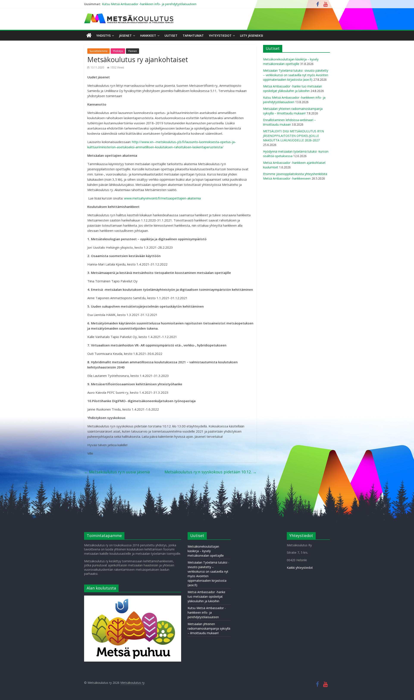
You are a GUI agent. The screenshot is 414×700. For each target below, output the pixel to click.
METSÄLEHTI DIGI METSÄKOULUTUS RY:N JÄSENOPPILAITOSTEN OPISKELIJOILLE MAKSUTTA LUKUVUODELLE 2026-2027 (293, 135)
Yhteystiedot (220, 35)
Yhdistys (103, 35)
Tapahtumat (193, 35)
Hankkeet (148, 35)
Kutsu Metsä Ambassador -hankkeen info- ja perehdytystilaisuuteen (149, 4)
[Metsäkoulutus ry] (129, 15)
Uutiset (171, 35)
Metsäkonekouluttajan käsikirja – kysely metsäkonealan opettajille (206, 551)
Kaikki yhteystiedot (300, 568)
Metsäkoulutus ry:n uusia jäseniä (117, 471)
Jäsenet (125, 35)
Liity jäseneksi (251, 35)
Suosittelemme (98, 51)
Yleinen (132, 51)
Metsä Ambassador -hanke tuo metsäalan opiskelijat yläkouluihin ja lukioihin (206, 596)
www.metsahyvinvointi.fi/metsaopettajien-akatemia (162, 198)
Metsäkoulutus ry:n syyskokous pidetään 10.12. (211, 471)
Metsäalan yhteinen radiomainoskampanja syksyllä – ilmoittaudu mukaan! (209, 628)
